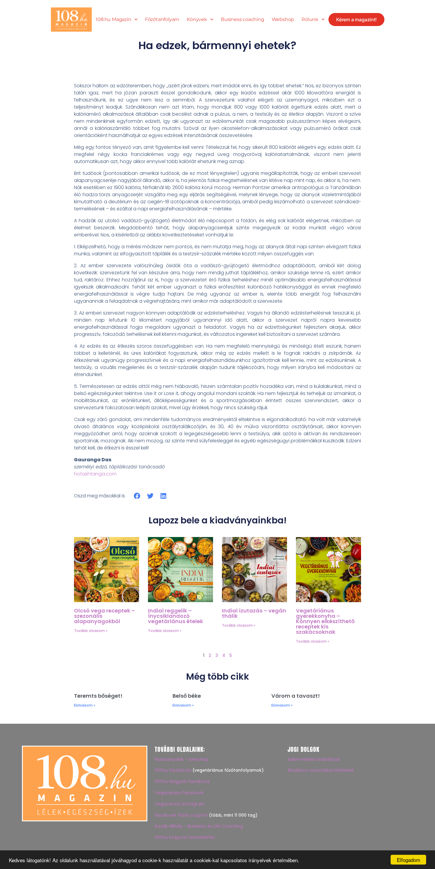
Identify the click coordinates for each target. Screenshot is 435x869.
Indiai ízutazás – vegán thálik (254, 613)
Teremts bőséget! (98, 695)
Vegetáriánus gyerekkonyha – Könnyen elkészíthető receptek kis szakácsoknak (325, 621)
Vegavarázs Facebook (179, 793)
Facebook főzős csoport (181, 815)
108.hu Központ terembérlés (185, 837)
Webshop (283, 19)
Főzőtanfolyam (162, 19)
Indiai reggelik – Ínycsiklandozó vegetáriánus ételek (175, 616)
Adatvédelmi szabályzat (314, 759)
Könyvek (197, 19)
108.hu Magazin (113, 19)
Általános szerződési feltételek (321, 770)
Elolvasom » (84, 705)
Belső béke (187, 695)
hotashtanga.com (95, 473)
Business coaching (242, 19)
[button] (137, 495)
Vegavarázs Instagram (180, 804)
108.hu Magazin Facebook (182, 781)
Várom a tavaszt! (295, 695)
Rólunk (310, 19)
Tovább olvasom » (90, 630)
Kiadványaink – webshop (182, 759)
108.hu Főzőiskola (173, 770)
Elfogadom (408, 859)
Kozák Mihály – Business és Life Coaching (199, 826)
